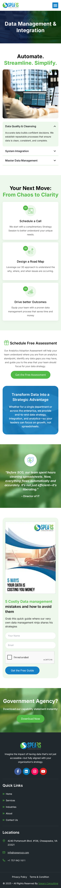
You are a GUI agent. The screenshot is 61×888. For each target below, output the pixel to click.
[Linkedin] (26, 771)
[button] (55, 5)
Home (9, 793)
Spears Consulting (48, 883)
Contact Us (12, 820)
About (9, 813)
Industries (11, 806)
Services (10, 800)
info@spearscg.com (18, 852)
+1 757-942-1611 (17, 860)
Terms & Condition (39, 876)
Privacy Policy (19, 876)
